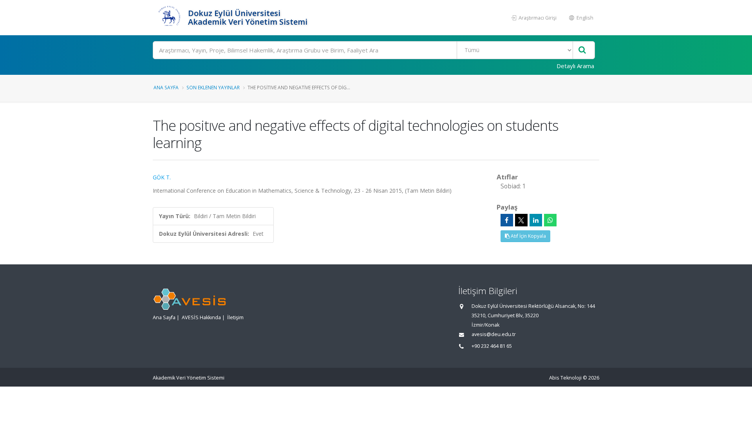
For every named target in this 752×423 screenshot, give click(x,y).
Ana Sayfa (166, 87)
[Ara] (582, 50)
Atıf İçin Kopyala (528, 236)
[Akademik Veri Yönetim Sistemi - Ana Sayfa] (169, 17)
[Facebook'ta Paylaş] (507, 220)
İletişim (235, 317)
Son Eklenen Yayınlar (213, 87)
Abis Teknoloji (565, 377)
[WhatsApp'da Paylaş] (550, 220)
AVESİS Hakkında (201, 317)
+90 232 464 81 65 (492, 346)
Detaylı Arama (575, 66)
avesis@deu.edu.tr (494, 334)
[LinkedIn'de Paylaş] (536, 220)
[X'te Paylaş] (521, 220)
